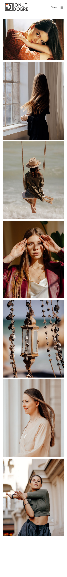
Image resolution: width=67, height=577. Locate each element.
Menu (54, 7)
